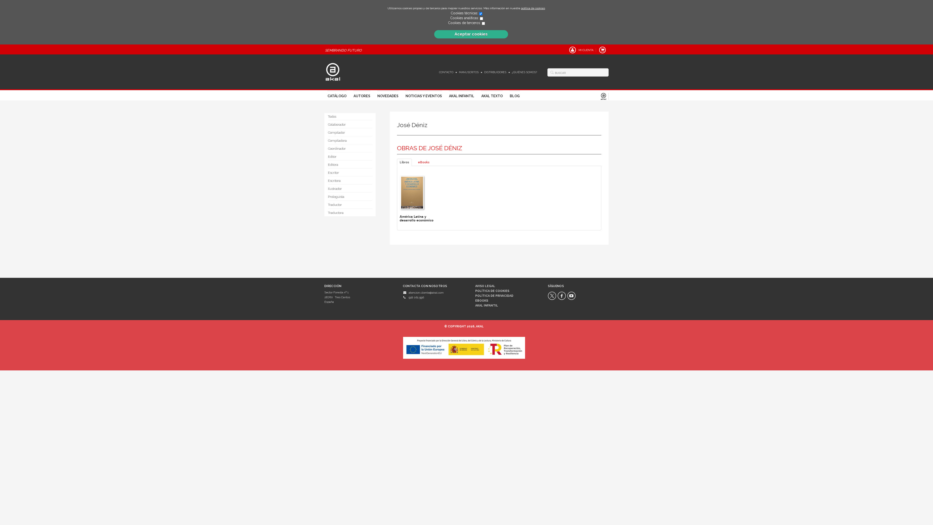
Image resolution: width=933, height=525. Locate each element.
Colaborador (337, 124)
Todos (332, 116)
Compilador (336, 132)
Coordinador (337, 148)
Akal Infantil (461, 96)
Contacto (446, 72)
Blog (515, 96)
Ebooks (481, 300)
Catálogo (337, 96)
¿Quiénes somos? (524, 72)
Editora (333, 164)
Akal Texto (492, 96)
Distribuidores (495, 72)
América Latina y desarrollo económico (416, 218)
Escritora (334, 181)
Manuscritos (469, 72)
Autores (362, 96)
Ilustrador (335, 189)
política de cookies (533, 8)
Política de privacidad (494, 296)
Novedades (387, 96)
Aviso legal (485, 286)
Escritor (333, 173)
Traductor (335, 205)
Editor (332, 156)
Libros (404, 162)
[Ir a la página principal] (332, 71)
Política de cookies (492, 291)
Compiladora (337, 140)
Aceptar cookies (471, 34)
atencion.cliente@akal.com (426, 292)
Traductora (336, 213)
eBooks (424, 162)
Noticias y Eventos (424, 96)
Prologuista (336, 197)
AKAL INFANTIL (486, 305)
